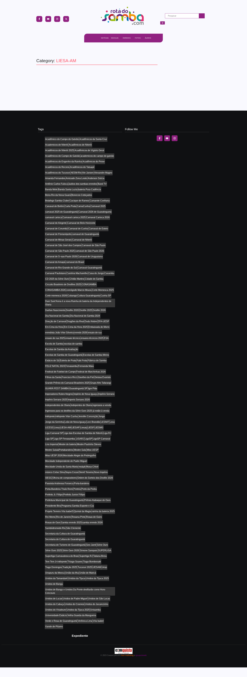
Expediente (80, 635)
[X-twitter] (66, 19)
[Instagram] (57, 19)
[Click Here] (162, 22)
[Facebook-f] (39, 19)
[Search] (202, 15)
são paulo (46, 79)
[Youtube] (48, 19)
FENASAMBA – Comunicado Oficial (74, 84)
